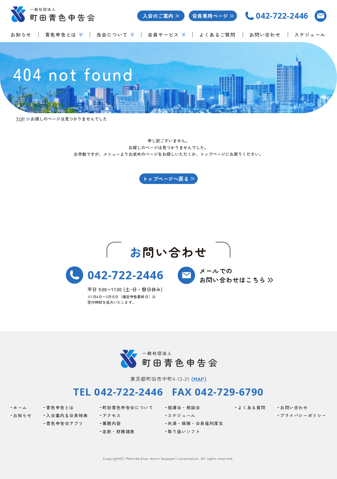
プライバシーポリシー (303, 415)
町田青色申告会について (127, 407)
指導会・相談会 (184, 407)
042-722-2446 (125, 275)
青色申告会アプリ (64, 423)
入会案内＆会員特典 (67, 415)
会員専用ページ (210, 15)
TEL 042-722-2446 (118, 392)
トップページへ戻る (166, 178)
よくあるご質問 (217, 34)
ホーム (20, 407)
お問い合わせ (265, 34)
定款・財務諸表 (118, 431)
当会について (112, 34)
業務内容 (111, 423)
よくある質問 (252, 407)
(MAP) (199, 378)
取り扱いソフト (184, 431)
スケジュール (310, 34)
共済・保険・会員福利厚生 (195, 423)
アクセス (111, 415)
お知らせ (21, 34)
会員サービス (163, 34)
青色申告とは (60, 34)
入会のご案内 (158, 15)
